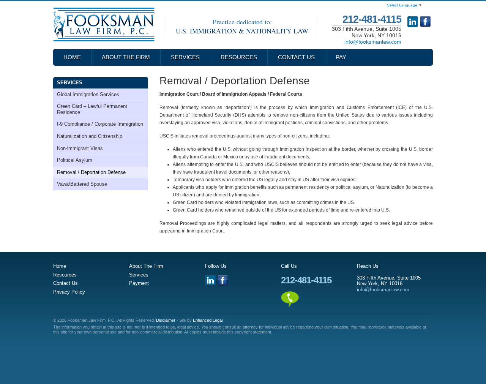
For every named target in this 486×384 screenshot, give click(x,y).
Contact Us (296, 57)
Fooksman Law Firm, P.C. (104, 24)
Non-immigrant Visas (80, 148)
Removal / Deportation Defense (91, 172)
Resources (239, 57)
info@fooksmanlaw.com (372, 42)
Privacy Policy (69, 292)
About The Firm (126, 57)
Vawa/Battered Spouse (82, 184)
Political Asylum (74, 160)
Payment (139, 283)
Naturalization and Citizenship (89, 136)
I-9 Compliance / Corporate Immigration (100, 124)
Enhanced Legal (207, 320)
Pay (341, 57)
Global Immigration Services (88, 94)
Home (72, 57)
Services (185, 57)
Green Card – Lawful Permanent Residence (92, 109)
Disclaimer (165, 320)
